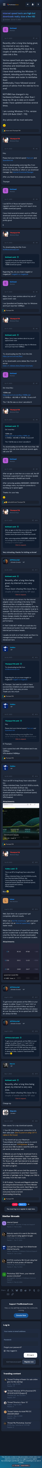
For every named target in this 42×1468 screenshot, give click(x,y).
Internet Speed (12, 1222)
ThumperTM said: (12, 664)
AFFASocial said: (12, 1037)
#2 (37, 149)
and (13, 130)
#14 (36, 776)
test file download (19, 921)
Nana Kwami (11, 1224)
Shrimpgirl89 (11, 1278)
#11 (36, 570)
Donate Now (21, 1315)
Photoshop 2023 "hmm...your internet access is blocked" (21, 1274)
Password (7, 1339)
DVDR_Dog (10, 1238)
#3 (37, 199)
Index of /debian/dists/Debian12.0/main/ (18, 366)
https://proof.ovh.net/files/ (13, 356)
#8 (37, 420)
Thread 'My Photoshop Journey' (19, 1423)
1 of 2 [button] (15, 1204)
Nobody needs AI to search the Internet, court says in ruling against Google (22, 1234)
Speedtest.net (8, 160)
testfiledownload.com (11, 249)
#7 (37, 383)
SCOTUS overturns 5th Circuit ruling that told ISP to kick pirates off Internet (22, 1261)
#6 (37, 329)
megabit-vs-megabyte (20, 274)
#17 (36, 997)
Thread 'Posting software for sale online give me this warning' (22, 1380)
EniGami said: (10, 257)
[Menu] (4, 4)
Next (21, 1204)
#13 (36, 714)
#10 (36, 520)
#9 (37, 469)
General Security (20, 1238)
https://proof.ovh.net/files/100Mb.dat (16, 395)
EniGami (7, 20)
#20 (36, 1121)
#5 (37, 292)
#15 (36, 862)
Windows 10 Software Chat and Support (24, 1251)
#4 (37, 243)
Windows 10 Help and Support (25, 1224)
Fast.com (30, 158)
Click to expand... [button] (21, 545)
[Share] (33, 38)
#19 (36, 1074)
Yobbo (9, 1251)
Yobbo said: (10, 868)
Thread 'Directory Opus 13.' (17, 1402)
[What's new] (38, 4)
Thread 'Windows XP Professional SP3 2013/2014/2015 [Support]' (21, 1392)
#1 (37, 38)
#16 (36, 909)
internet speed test (23, 923)
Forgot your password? (13, 1347)
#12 (36, 657)
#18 (36, 1031)
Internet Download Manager (23, 172)
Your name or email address (14, 1331)
